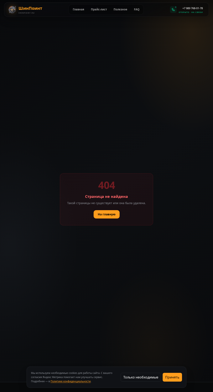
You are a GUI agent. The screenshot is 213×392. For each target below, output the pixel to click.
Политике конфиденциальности (71, 381)
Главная (78, 9)
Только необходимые (140, 377)
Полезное (120, 9)
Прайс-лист (99, 9)
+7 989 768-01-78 (192, 8)
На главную (106, 214)
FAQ (136, 9)
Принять (172, 377)
